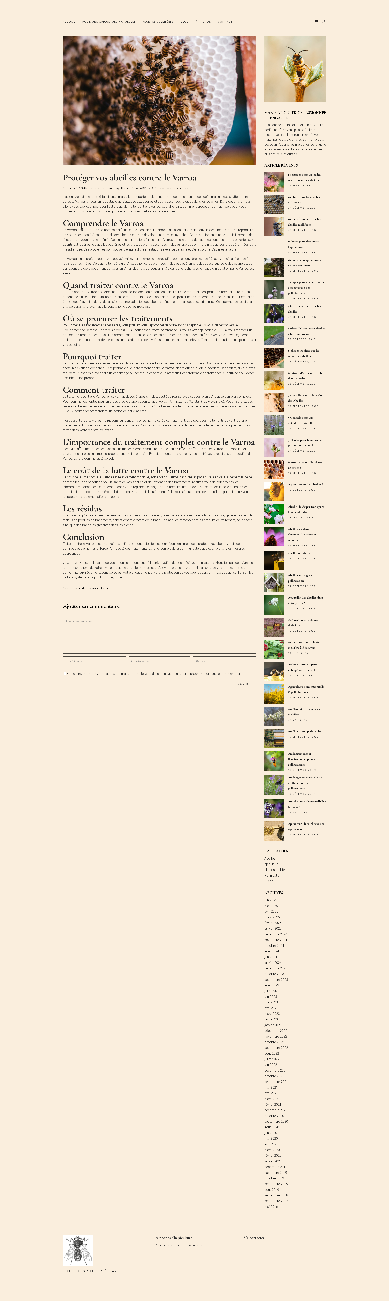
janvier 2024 (273, 963)
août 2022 (271, 1053)
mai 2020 (271, 1138)
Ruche (268, 881)
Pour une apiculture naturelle (179, 1245)
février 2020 (272, 1156)
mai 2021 (271, 1087)
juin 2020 (270, 1133)
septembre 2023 (276, 980)
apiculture (106, 188)
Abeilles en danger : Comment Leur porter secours (302, 534)
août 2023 (271, 985)
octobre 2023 (274, 974)
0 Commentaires (164, 188)
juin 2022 (270, 1065)
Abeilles (269, 858)
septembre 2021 (276, 1082)
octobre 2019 (274, 1178)
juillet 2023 (271, 991)
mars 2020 (272, 1150)
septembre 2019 (276, 1184)
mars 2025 (272, 917)
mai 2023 (271, 1002)
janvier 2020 (273, 1161)
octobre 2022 (274, 1042)
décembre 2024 (275, 934)
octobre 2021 (274, 1076)
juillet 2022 (271, 1059)
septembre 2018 (276, 1195)
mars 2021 (272, 1099)
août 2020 (271, 1127)
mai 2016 (271, 1207)
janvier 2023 (273, 1025)
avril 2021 (271, 1093)
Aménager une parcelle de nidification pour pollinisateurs (305, 782)
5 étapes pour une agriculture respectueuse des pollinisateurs (307, 287)
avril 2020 (271, 1144)
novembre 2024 (275, 940)
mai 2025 (271, 906)
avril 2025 (271, 911)
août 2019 (271, 1190)
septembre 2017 (276, 1201)
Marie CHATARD (134, 188)
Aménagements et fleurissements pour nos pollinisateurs (303, 759)
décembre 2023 (275, 968)
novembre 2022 (275, 1036)
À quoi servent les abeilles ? (305, 484)
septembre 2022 (276, 1048)
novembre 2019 (275, 1173)
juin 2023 (270, 997)
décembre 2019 (275, 1167)
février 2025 (272, 923)
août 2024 (271, 951)
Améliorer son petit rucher (305, 731)
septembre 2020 (276, 1121)
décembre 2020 (275, 1110)
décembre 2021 (275, 1070)
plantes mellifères (276, 870)
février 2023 (272, 1019)
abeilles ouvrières (299, 553)
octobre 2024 (274, 946)
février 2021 (272, 1104)
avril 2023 (271, 1008)
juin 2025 (270, 900)
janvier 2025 (273, 929)
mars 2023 (272, 1014)
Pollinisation (272, 875)
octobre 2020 (274, 1116)
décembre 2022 (275, 1031)
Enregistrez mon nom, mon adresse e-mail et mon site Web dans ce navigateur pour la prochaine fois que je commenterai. (154, 674)
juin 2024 (270, 957)
